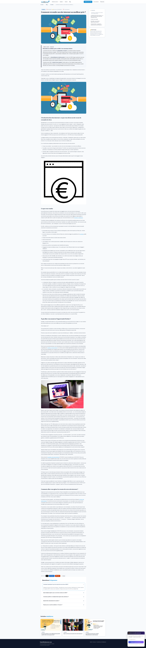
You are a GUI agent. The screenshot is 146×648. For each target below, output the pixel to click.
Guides (61, 1)
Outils (66, 1)
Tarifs (91, 642)
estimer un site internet (52, 347)
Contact (94, 642)
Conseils (51, 4)
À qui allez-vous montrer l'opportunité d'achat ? (95, 22)
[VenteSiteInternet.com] (45, 2)
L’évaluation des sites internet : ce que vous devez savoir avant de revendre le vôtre (97, 16)
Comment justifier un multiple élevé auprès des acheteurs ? (56, 596)
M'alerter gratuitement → (136, 642)
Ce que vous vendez (94, 19)
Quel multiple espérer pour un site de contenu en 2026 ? (55, 592)
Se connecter (96, 1)
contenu (81, 234)
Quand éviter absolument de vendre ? (51, 600)
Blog (70, 1)
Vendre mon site (88, 1)
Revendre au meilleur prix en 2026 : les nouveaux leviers (97, 13)
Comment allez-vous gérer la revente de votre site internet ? (96, 24)
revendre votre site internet (53, 457)
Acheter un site (54, 1)
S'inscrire (102, 1)
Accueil (42, 4)
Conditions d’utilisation (101, 642)
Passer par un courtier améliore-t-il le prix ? (52, 604)
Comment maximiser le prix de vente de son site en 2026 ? (55, 584)
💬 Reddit (57, 575)
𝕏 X (47, 575)
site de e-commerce (78, 217)
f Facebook (52, 575)
